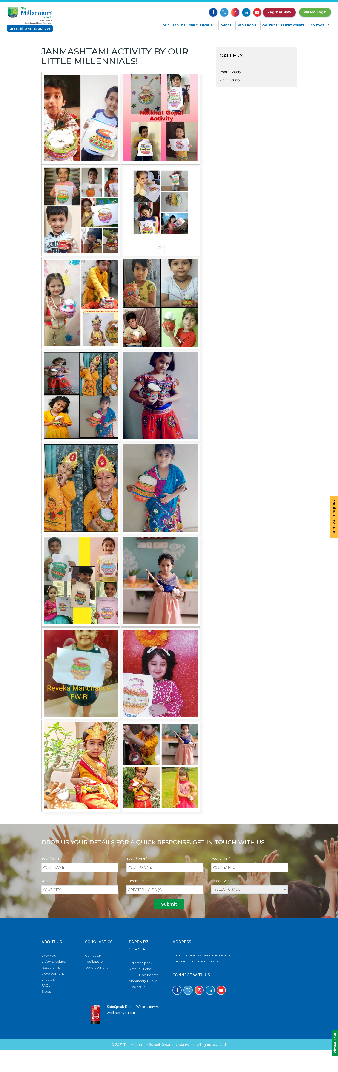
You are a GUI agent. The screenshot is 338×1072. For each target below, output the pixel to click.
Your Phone (136, 858)
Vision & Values (53, 961)
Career (225, 25)
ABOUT (177, 25)
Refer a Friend (140, 969)
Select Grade (222, 881)
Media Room (246, 25)
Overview (48, 955)
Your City (49, 881)
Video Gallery (229, 80)
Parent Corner (293, 25)
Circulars (48, 979)
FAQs (45, 985)
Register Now (279, 12)
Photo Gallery (230, 72)
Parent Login (315, 12)
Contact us (320, 25)
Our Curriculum (201, 25)
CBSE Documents (143, 975)
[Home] (30, 15)
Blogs (46, 991)
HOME (164, 25)
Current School (139, 881)
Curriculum (94, 955)
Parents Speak (140, 963)
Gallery (268, 25)
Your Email (220, 858)
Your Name (51, 858)
